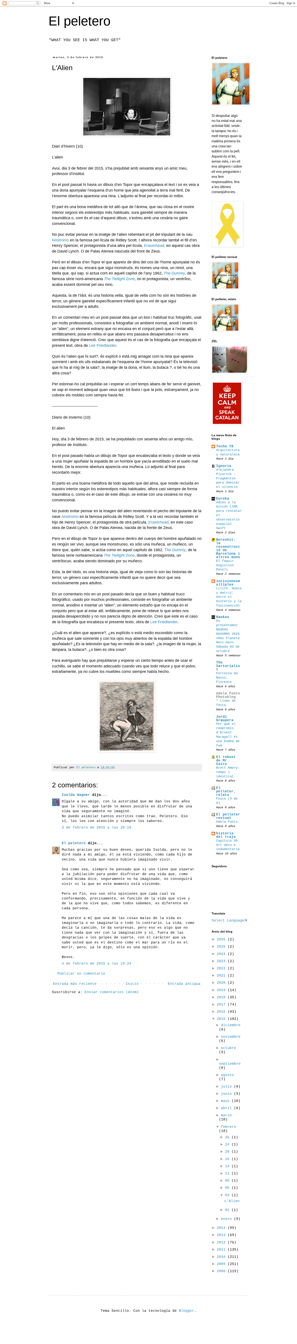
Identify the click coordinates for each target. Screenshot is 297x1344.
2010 (222, 1257)
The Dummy (174, 273)
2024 (222, 954)
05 (228, 1188)
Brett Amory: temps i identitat (228, 772)
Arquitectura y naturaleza (228, 452)
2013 (222, 1235)
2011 (222, 1250)
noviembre (230, 1037)
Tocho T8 (225, 446)
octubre (228, 1048)
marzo (226, 1115)
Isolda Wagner (76, 795)
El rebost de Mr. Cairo (226, 760)
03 (228, 1195)
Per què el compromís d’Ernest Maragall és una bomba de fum (228, 735)
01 (228, 1210)
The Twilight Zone (119, 279)
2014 (222, 1228)
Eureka (222, 499)
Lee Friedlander (102, 345)
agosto (227, 1075)
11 (228, 1174)
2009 (222, 1264)
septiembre (230, 1064)
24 (228, 1145)
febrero (228, 1127)
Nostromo (60, 240)
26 (228, 1137)
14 (228, 1166)
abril (227, 1108)
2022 (222, 968)
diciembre (230, 1025)
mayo (226, 1101)
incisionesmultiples (228, 583)
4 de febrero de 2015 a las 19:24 (96, 964)
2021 (222, 976)
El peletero (79, 21)
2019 (222, 990)
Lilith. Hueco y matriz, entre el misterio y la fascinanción (229, 597)
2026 (222, 939)
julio (227, 1087)
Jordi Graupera (225, 718)
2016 (222, 1012)
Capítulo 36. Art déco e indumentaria (228, 845)
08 (228, 1181)
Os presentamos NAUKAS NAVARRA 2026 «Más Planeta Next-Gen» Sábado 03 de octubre (228, 636)
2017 (222, 1005)
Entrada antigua (184, 984)
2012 (222, 1243)
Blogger (186, 1311)
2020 (222, 983)
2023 (222, 961)
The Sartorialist (228, 666)
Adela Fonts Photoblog (228, 695)
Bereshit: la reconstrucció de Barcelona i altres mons (228, 548)
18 (228, 1159)
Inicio (132, 984)
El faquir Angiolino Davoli (225, 565)
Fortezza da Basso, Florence (227, 677)
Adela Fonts (227, 822)
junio (227, 1094)
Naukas (222, 617)
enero (227, 1219)
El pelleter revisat (228, 816)
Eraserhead (154, 245)
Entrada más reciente (75, 984)
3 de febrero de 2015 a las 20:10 (96, 828)
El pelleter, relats (226, 791)
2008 (222, 1271)
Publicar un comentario (81, 974)
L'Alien (232, 1201)
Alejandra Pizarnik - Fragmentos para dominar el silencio (228, 478)
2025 (222, 947)
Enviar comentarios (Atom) (112, 992)
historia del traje (226, 835)
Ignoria (223, 466)
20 (228, 1152)
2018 (222, 997)
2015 (222, 1019)
